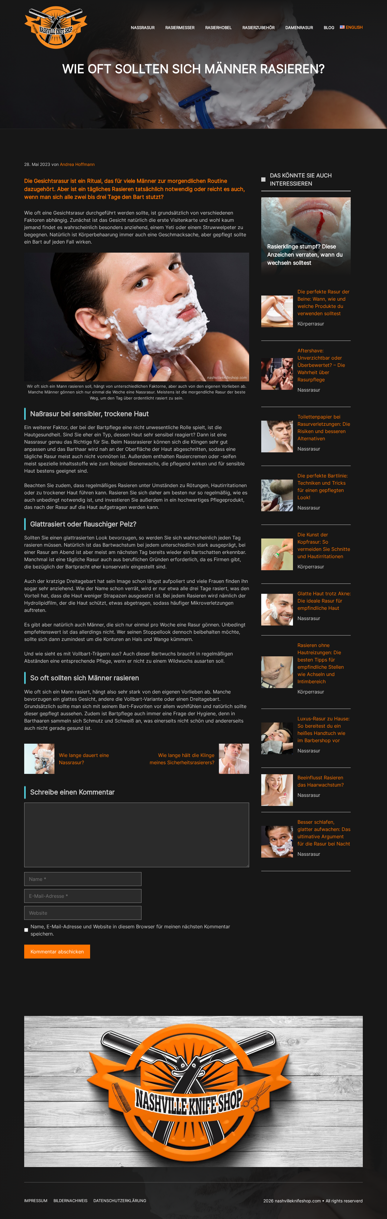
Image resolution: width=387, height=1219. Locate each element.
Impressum (35, 1200)
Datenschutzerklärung (119, 1200)
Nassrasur (142, 27)
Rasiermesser (179, 27)
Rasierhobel (218, 27)
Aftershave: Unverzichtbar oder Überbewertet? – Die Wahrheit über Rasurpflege (321, 365)
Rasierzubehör (258, 27)
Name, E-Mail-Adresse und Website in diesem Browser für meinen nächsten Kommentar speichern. (130, 930)
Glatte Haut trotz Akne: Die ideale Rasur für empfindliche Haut (324, 600)
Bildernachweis (70, 1200)
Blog (329, 27)
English (354, 27)
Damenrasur (299, 27)
